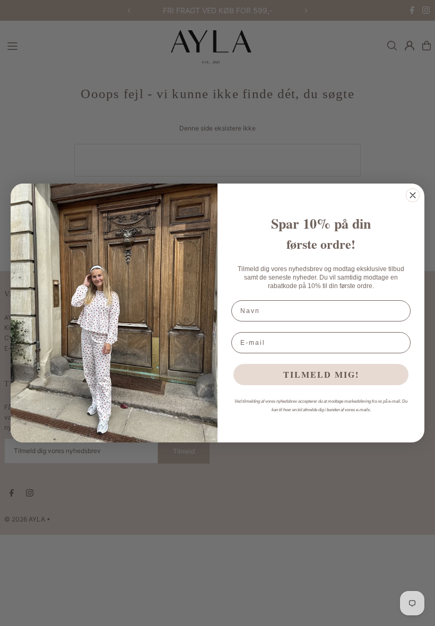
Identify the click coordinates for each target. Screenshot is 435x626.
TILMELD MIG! (321, 374)
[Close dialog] (412, 195)
